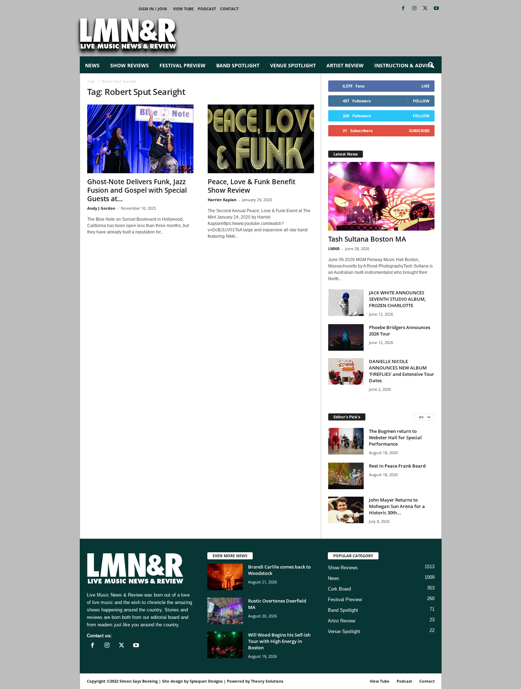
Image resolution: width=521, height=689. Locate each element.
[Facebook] (403, 9)
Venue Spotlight (293, 65)
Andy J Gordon (101, 208)
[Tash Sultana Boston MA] (381, 196)
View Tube (183, 8)
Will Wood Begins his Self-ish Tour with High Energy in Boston (279, 641)
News (92, 65)
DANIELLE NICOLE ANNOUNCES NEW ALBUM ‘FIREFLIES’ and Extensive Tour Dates (401, 371)
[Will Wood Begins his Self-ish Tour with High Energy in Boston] (225, 645)
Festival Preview (182, 65)
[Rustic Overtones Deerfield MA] (225, 611)
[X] (425, 9)
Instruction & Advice (403, 65)
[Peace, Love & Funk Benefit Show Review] (261, 139)
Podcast (207, 8)
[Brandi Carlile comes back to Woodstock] (225, 577)
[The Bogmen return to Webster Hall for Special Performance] (346, 441)
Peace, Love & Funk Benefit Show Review (251, 186)
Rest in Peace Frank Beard (397, 466)
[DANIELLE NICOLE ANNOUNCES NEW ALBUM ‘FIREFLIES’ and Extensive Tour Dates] (346, 371)
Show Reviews (129, 65)
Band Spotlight (237, 65)
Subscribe (419, 130)
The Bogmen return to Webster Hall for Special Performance (395, 437)
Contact (229, 8)
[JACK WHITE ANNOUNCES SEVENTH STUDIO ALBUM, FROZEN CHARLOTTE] (346, 302)
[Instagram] (414, 9)
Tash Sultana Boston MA (367, 239)
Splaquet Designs (206, 681)
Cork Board (339, 589)
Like (425, 86)
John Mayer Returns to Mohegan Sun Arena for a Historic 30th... (397, 506)
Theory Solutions (267, 681)
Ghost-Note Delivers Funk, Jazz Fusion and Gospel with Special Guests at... (137, 190)
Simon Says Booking (138, 681)
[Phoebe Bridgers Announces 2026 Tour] (346, 337)
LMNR (334, 248)
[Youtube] (436, 9)
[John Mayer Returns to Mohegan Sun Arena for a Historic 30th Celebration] (346, 510)
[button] (431, 65)
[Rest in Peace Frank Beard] (346, 476)
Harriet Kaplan (222, 199)
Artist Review (345, 65)
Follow (421, 100)
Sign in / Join (153, 8)
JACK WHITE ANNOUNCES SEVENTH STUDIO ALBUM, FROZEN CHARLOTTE (397, 299)
